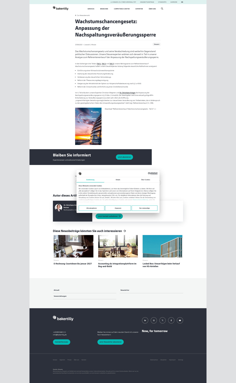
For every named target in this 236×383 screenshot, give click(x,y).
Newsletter (124, 290)
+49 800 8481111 (59, 332)
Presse (69, 360)
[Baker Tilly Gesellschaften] (63, 318)
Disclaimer (163, 360)
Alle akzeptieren (91, 208)
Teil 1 (99, 64)
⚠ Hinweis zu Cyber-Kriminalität (123, 2)
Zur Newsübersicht (83, 15)
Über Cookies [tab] (145, 179)
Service (55, 360)
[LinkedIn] (145, 320)
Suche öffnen (162, 8)
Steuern (156, 44)
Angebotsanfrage (147, 2)
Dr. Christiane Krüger (127, 93)
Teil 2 (104, 64)
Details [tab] (118, 179)
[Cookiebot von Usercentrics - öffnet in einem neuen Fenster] (149, 173)
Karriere (173, 2)
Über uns (152, 9)
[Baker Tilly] (60, 8)
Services (91, 9)
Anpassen (118, 208)
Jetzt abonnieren (124, 157)
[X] (162, 320)
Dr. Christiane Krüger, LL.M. (74, 205)
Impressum (172, 360)
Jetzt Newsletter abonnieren (111, 342)
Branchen (104, 9)
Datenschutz (154, 360)
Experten (139, 9)
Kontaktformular (61, 342)
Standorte (162, 2)
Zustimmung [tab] (90, 179)
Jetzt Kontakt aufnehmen (108, 216)
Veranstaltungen (60, 296)
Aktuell (56, 290)
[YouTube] (180, 320)
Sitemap (180, 360)
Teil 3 (111, 64)
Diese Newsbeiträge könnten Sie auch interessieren (88, 231)
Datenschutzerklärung (140, 200)
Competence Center (122, 9)
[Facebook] (171, 320)
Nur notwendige (144, 208)
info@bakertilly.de (60, 335)
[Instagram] (154, 320)
